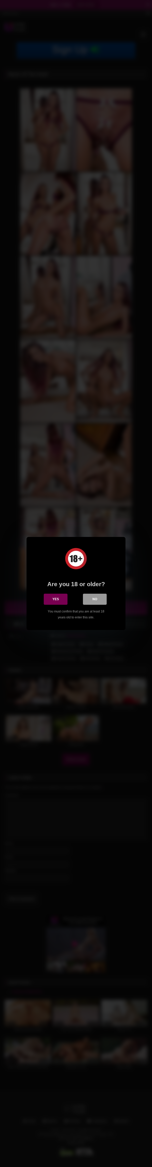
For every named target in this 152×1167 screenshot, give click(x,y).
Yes (55, 599)
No (94, 599)
